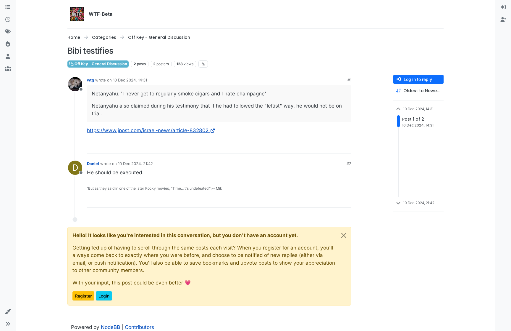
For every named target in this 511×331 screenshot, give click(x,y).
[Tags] (7, 32)
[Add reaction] (346, 146)
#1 (349, 80)
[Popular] (7, 44)
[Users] (7, 57)
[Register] (503, 20)
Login (103, 295)
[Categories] (7, 7)
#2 (349, 163)
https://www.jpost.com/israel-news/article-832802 (147, 130)
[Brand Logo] (77, 14)
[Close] (344, 235)
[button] (7, 312)
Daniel (93, 163)
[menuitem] (503, 7)
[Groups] (7, 69)
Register (83, 295)
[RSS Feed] (203, 64)
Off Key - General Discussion (100, 64)
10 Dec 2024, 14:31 (130, 80)
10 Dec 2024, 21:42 (135, 163)
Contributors (139, 327)
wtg (90, 80)
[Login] (503, 7)
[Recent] (7, 20)
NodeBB (110, 327)
